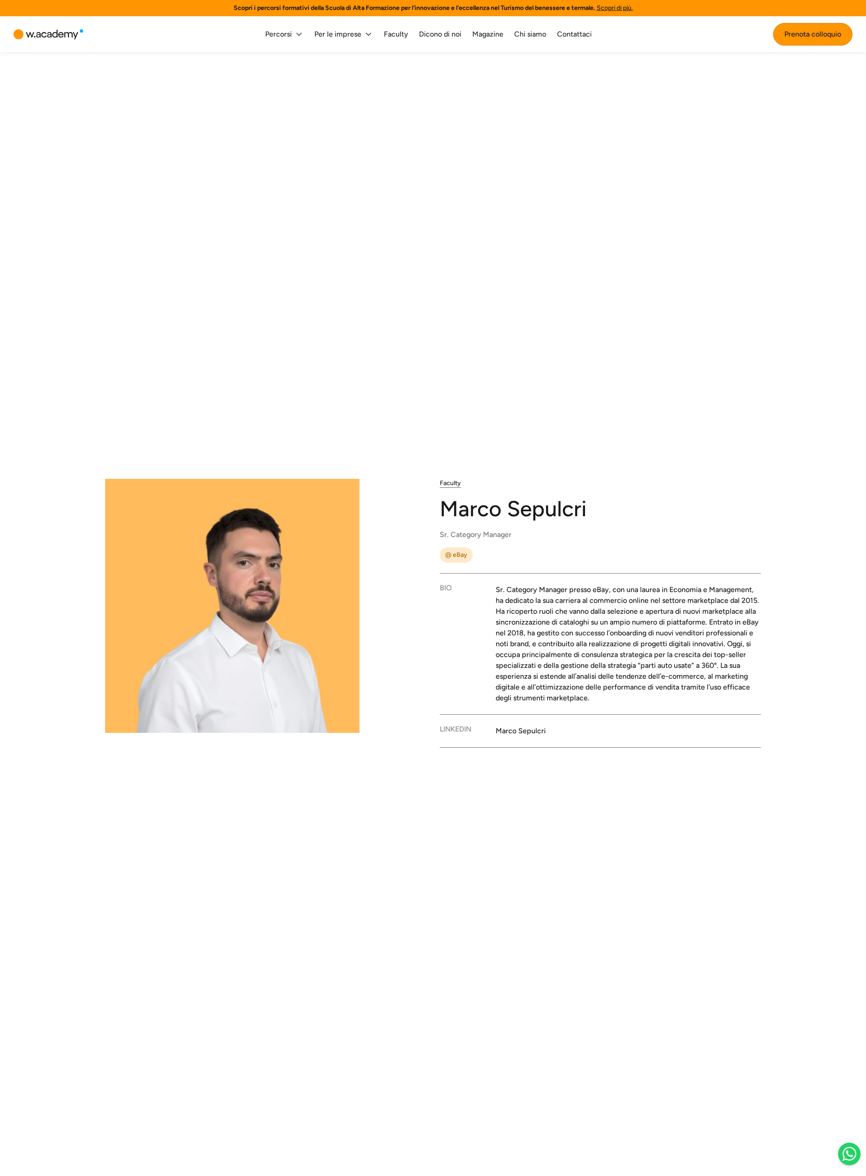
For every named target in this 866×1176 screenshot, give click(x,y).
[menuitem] (284, 34)
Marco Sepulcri (521, 731)
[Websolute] (48, 34)
